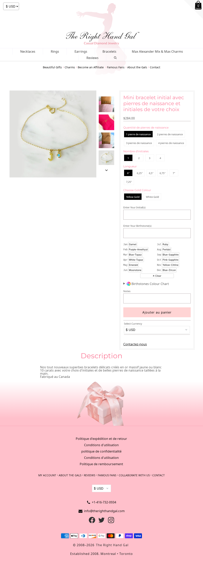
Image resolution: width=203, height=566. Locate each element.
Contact (155, 67)
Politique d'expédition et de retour (101, 438)
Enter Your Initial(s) (134, 207)
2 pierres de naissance (170, 134)
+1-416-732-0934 (104, 502)
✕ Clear (157, 275)
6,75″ (162, 173)
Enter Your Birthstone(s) (137, 226)
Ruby (165, 244)
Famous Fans (115, 67)
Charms (70, 67)
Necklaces (27, 51)
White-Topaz (136, 259)
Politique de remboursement (101, 464)
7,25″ (129, 182)
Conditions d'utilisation (101, 445)
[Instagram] (111, 522)
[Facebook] (92, 522)
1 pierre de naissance (138, 134)
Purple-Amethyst (138, 249)
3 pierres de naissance (139, 143)
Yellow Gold (133, 197)
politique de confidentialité (101, 451)
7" (174, 173)
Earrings (81, 51)
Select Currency (133, 323)
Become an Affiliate (91, 67)
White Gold (152, 197)
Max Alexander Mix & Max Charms (157, 51)
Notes (126, 291)
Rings (55, 51)
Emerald (133, 264)
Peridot (166, 249)
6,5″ (151, 173)
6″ (128, 173)
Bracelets (109, 51)
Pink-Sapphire (170, 259)
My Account (47, 475)
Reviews (92, 58)
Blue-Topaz (135, 254)
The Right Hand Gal (112, 545)
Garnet (132, 244)
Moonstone (135, 270)
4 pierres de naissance (171, 143)
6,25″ (140, 173)
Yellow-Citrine (170, 264)
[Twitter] (101, 522)
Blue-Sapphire (171, 254)
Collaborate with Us (134, 475)
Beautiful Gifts (52, 67)
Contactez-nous (135, 344)
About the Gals (137, 67)
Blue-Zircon (169, 270)
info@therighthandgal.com (104, 511)
